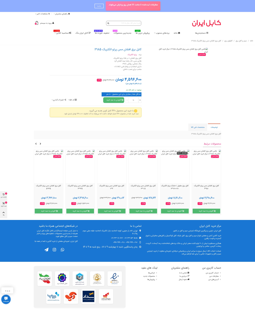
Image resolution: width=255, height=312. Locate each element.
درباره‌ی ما (183, 276)
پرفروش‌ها (151, 279)
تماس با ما (183, 273)
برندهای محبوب (162, 33)
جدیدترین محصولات (122, 33)
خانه (176, 33)
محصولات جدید (149, 276)
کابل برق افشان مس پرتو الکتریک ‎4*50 (206, 187)
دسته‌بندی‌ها (200, 33)
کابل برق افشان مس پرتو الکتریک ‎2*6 (111, 187)
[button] (40, 144)
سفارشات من (214, 276)
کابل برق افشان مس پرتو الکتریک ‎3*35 (80, 187)
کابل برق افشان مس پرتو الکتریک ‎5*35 (48, 187)
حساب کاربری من (212, 273)
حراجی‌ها (151, 273)
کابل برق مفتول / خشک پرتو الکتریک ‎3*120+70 (174, 187)
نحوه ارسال (183, 279)
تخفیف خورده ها (102, 33)
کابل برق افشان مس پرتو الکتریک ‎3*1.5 (143, 187)
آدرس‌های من (213, 279)
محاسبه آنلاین (61, 33)
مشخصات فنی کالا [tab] (198, 127)
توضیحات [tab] (214, 127)
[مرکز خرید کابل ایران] (206, 23)
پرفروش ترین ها (142, 33)
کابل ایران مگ (81, 33)
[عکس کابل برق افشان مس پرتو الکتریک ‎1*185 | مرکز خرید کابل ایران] (183, 50)
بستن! (99, 6)
